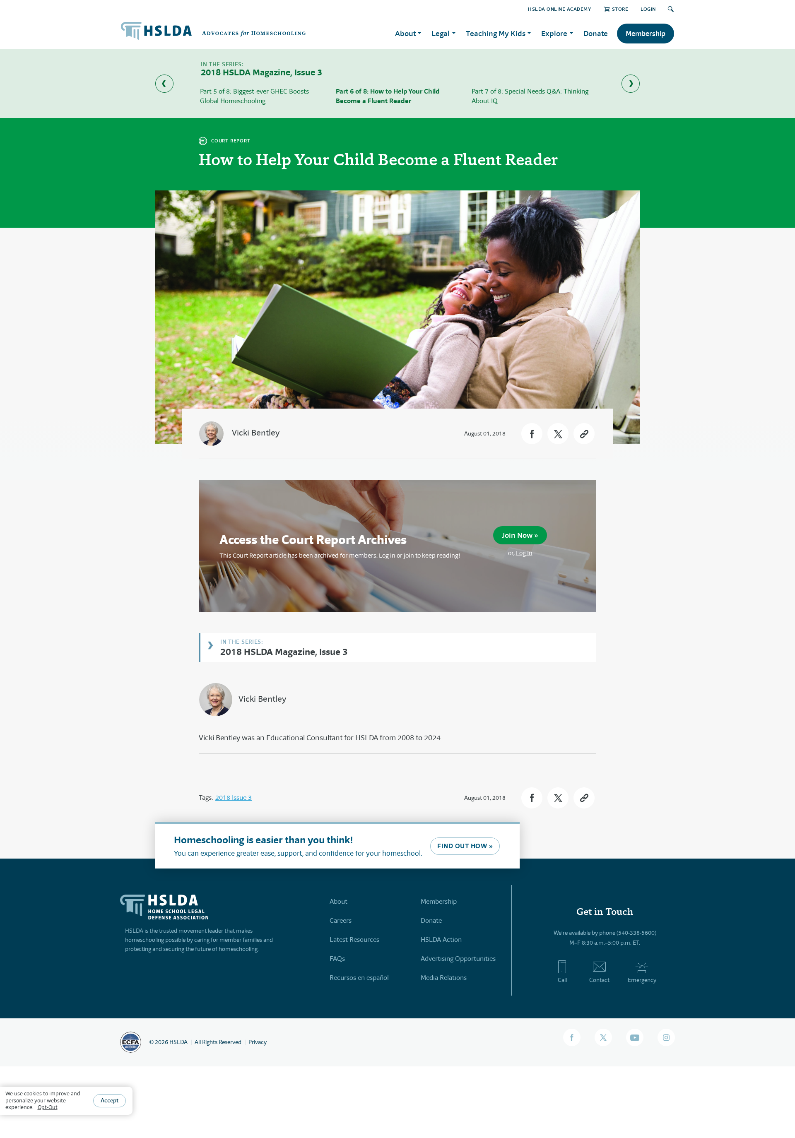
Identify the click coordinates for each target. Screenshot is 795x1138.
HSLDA (178, 1042)
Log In (524, 553)
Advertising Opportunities (458, 958)
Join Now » (520, 535)
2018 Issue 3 (233, 797)
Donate (595, 33)
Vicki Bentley (255, 433)
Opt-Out (48, 1107)
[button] (531, 433)
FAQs (337, 958)
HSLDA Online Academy (559, 9)
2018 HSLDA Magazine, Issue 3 (284, 651)
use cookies (28, 1093)
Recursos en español (359, 977)
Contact (599, 980)
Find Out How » (465, 846)
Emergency (642, 980)
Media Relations (444, 977)
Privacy (257, 1042)
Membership (645, 33)
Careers (341, 920)
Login (648, 9)
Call (562, 980)
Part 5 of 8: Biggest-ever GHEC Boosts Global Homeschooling (254, 96)
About (338, 901)
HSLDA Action (441, 939)
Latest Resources (354, 939)
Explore (554, 33)
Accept (109, 1100)
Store (620, 9)
